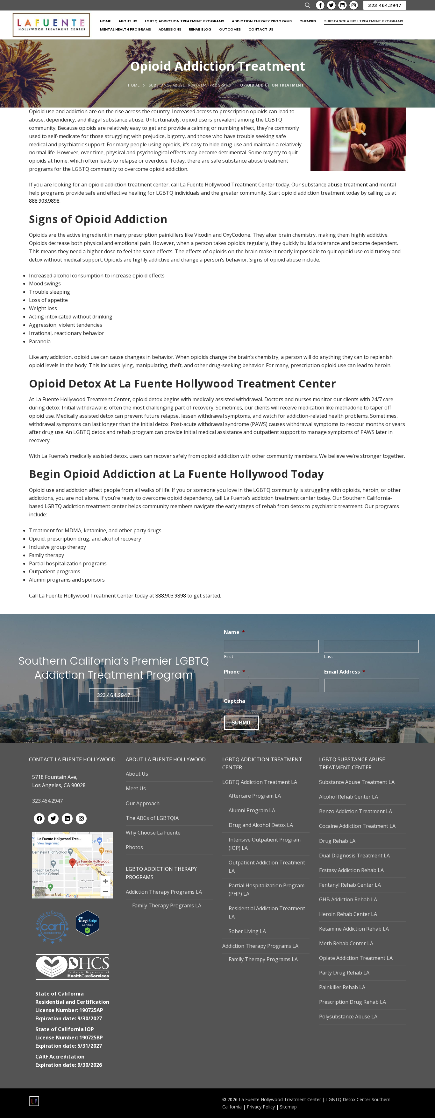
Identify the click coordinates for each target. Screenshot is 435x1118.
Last (328, 656)
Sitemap (288, 1107)
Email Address (344, 671)
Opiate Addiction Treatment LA (356, 957)
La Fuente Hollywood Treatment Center (280, 1099)
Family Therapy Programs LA (166, 905)
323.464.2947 (384, 5)
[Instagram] (353, 5)
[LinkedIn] (342, 5)
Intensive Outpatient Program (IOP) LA (265, 843)
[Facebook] (320, 5)
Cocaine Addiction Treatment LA (357, 825)
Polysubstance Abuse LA (348, 1016)
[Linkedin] (67, 818)
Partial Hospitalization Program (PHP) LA (266, 889)
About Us (137, 773)
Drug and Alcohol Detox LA (261, 824)
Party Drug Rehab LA (344, 972)
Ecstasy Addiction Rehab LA (351, 870)
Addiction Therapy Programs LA (164, 891)
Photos (134, 847)
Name (234, 632)
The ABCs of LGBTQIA (152, 817)
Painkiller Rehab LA (342, 987)
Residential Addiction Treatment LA (267, 912)
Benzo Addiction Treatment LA (355, 811)
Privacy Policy (261, 1107)
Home (133, 85)
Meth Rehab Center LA (346, 943)
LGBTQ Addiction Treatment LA (259, 782)
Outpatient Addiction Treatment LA (267, 866)
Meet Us (136, 788)
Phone (234, 671)
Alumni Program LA (252, 810)
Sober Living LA (247, 931)
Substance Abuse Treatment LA (357, 782)
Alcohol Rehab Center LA (348, 796)
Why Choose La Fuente (153, 832)
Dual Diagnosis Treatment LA (354, 855)
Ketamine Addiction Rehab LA (354, 928)
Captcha (234, 701)
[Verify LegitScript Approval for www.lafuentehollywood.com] (87, 933)
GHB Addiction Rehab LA (348, 899)
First (228, 656)
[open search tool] (307, 5)
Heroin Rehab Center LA (348, 914)
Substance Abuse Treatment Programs (190, 85)
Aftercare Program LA (255, 795)
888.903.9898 (44, 200)
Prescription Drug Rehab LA (352, 1001)
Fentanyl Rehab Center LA (350, 884)
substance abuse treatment (335, 184)
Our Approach (143, 803)
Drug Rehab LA (337, 840)
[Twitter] (331, 5)
